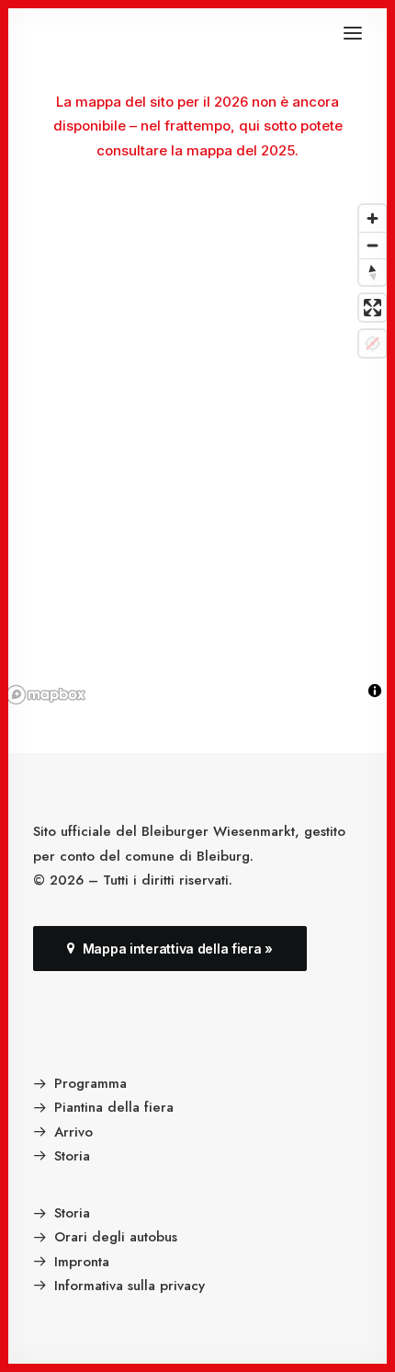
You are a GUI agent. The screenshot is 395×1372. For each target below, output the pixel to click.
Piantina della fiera (114, 1107)
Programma (90, 1083)
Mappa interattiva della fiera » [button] (178, 948)
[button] (352, 33)
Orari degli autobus (115, 1237)
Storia (72, 1156)
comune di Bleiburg (187, 856)
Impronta (81, 1262)
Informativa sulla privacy (129, 1285)
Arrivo (73, 1132)
